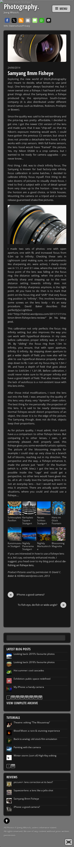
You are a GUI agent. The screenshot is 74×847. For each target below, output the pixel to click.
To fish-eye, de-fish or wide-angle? (41, 605)
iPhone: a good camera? (27, 595)
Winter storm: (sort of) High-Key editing (35, 755)
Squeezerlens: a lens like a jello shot (33, 790)
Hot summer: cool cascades (29, 670)
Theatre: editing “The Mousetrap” (32, 722)
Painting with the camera (27, 747)
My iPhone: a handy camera (29, 687)
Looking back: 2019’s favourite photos (34, 654)
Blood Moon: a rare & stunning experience (37, 730)
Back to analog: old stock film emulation (35, 739)
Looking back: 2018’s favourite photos (34, 662)
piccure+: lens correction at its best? (33, 782)
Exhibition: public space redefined (32, 678)
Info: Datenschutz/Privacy (17, 25)
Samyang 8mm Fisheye (30, 73)
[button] (7, 20)
